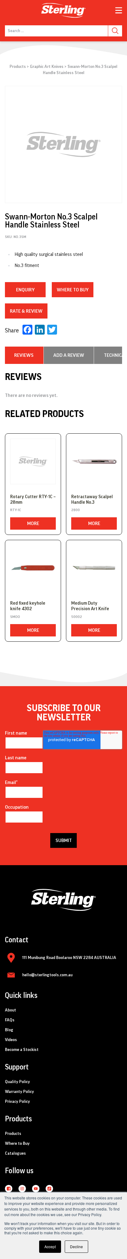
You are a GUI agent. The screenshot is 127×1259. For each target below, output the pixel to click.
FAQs (9, 1020)
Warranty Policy (19, 1092)
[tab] (24, 355)
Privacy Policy (17, 1101)
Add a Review (68, 355)
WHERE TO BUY (72, 289)
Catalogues (15, 1153)
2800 (75, 510)
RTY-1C (15, 510)
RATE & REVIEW (26, 311)
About (10, 1010)
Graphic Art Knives (46, 67)
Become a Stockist (22, 1050)
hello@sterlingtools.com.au (47, 975)
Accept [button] (50, 1246)
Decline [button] (76, 1246)
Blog (9, 1030)
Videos (11, 1040)
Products (18, 67)
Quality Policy (17, 1082)
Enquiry (25, 289)
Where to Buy (17, 1143)
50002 (76, 617)
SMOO (15, 617)
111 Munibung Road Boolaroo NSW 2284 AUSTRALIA (69, 958)
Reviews (24, 355)
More (33, 523)
